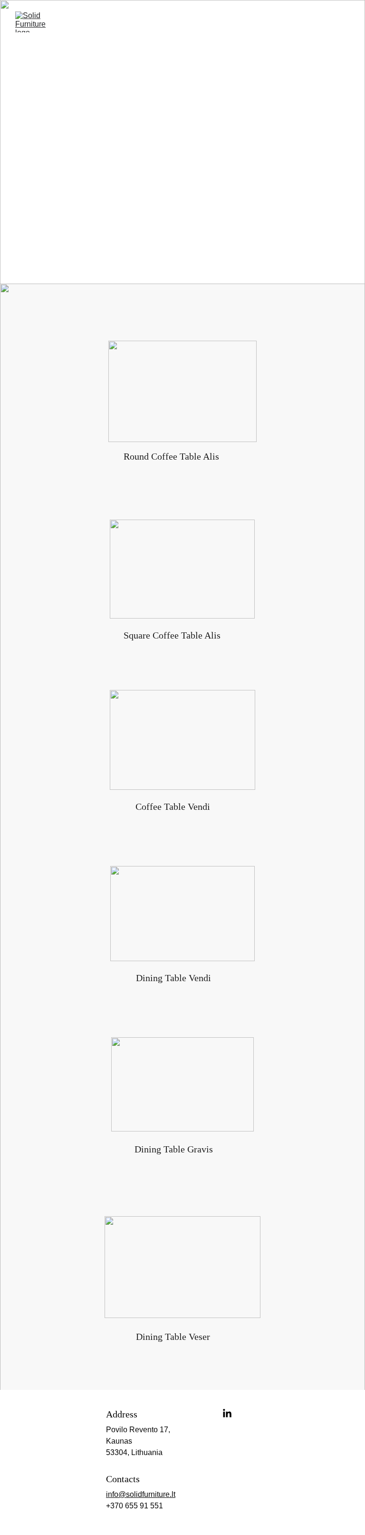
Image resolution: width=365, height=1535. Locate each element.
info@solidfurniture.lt (140, 1494)
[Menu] (344, 22)
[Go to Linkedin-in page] (227, 1413)
